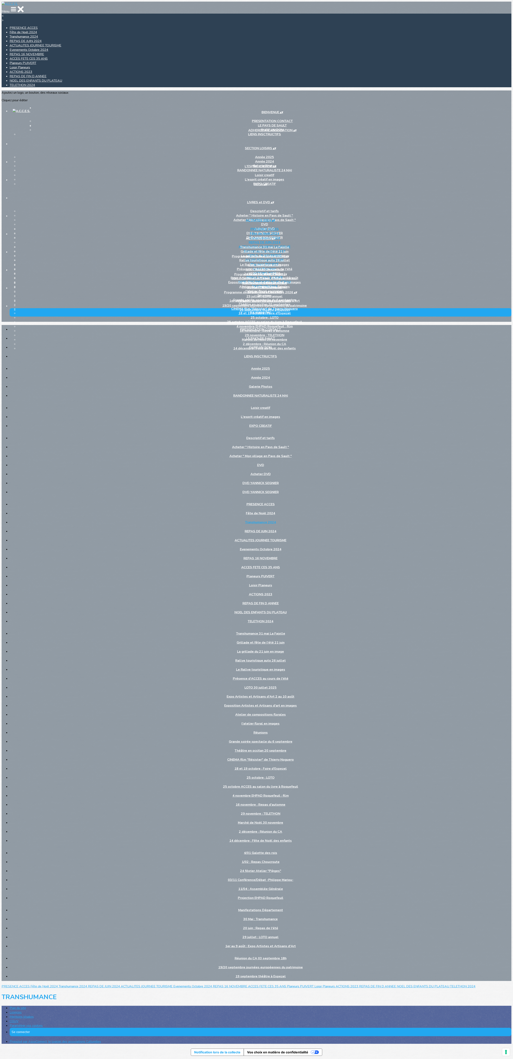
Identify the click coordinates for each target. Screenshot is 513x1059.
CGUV (14, 1021)
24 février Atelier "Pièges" (260, 871)
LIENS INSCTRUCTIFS (264, 134)
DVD (264, 224)
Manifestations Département (264, 283)
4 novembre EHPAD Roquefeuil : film (260, 795)
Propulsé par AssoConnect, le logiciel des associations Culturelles (55, 1041)
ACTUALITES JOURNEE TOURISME (35, 45)
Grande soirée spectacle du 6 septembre (260, 741)
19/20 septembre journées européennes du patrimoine (264, 305)
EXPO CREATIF (260, 426)
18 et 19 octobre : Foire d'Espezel (260, 768)
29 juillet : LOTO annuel (264, 296)
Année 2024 (264, 161)
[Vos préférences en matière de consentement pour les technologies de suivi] (506, 1052)
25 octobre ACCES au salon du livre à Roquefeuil (264, 322)
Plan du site (18, 1008)
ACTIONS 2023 (21, 72)
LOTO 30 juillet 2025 (260, 687)
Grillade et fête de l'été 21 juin (265, 251)
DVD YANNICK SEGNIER (260, 483)
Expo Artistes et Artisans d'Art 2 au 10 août (260, 696)
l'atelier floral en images (260, 723)
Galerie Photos (260, 386)
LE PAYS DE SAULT (260, 338)
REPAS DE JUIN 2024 (26, 41)
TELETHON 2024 (22, 85)
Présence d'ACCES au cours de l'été (260, 678)
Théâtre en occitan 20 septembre (260, 750)
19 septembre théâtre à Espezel (264, 310)
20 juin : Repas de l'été (260, 928)
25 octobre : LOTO (265, 317)
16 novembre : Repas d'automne (260, 804)
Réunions (260, 732)
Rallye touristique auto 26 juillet (264, 260)
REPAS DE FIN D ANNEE (28, 76)
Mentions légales (22, 1017)
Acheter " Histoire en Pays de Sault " (264, 215)
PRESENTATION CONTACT (272, 121)
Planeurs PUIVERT (23, 63)
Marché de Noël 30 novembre (260, 822)
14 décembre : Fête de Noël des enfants (260, 840)
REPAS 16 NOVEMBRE (27, 54)
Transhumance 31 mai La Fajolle (264, 247)
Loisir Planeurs (20, 67)
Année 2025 (264, 157)
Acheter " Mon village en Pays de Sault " (260, 456)
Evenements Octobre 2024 (29, 50)
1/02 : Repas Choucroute (265, 269)
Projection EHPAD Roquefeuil (260, 898)
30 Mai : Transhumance (264, 287)
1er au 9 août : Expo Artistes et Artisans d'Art (260, 946)
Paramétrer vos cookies (26, 1025)
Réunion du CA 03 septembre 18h (265, 301)
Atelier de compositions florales (260, 714)
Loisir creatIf (264, 175)
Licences (16, 1012)
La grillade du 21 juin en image (260, 651)
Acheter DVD (260, 474)
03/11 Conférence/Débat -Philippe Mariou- (264, 278)
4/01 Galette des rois (264, 265)
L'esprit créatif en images (264, 179)
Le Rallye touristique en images (260, 669)
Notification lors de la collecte (217, 1052)
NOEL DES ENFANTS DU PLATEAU (36, 80)
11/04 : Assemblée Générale (260, 889)
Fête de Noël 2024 (23, 32)
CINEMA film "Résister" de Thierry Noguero (260, 759)
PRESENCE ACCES (24, 28)
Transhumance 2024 (24, 36)
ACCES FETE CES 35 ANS (29, 58)
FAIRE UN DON (260, 347)
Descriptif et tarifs (264, 211)
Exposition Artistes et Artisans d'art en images (260, 705)
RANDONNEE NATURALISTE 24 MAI (264, 170)
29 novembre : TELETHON (260, 813)
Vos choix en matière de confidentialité (277, 1052)
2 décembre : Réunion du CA (260, 831)
